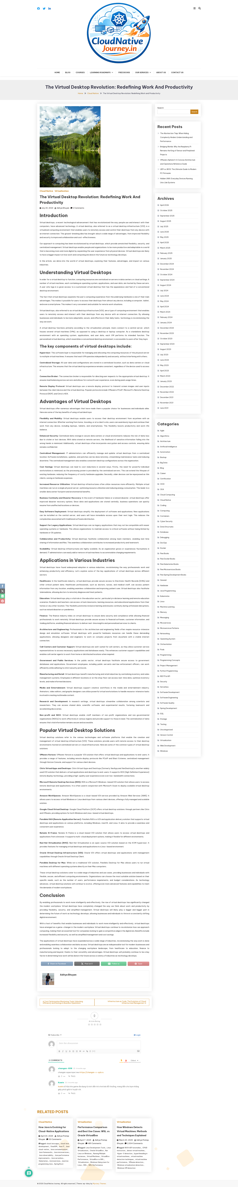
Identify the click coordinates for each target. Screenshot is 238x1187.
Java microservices (61, 1152)
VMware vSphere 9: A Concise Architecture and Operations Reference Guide (177, 162)
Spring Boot (58, 1164)
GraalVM (53, 1146)
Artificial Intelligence (168, 447)
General (163, 580)
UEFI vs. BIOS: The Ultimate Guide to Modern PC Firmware (178, 171)
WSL (85, 1165)
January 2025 (166, 258)
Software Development (169, 692)
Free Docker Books (167, 559)
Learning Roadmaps (100, 72)
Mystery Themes (99, 1184)
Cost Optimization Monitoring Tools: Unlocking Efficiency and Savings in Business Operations (63, 1002)
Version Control (166, 735)
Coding (163, 505)
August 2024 (165, 285)
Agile (162, 431)
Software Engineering (169, 698)
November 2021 (166, 403)
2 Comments (78, 208)
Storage (163, 719)
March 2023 (165, 376)
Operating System (167, 639)
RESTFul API (165, 676)
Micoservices (165, 623)
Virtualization (62, 191)
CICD (162, 484)
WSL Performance (96, 1165)
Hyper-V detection (124, 1153)
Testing (163, 724)
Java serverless (57, 1158)
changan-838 (65, 1068)
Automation (165, 452)
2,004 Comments (135, 1143)
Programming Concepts (170, 660)
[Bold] (59, 1051)
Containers (164, 516)
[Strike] (70, 1051)
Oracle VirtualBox (97, 1150)
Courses (80, 72)
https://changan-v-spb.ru (92, 1072)
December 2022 (167, 387)
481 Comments (94, 1143)
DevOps (163, 543)
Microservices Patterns (169, 628)
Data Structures (166, 527)
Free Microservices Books (170, 569)
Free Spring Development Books (173, 575)
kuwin (60, 1086)
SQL (162, 714)
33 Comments (55, 1139)
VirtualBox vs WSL (97, 1159)
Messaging (164, 617)
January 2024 (166, 322)
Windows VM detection (126, 1168)
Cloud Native (46, 191)
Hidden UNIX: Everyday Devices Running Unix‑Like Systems (176, 180)
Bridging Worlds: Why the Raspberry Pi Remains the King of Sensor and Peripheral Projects (177, 151)
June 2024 (164, 296)
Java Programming (168, 591)
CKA (162, 489)
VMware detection (136, 1162)
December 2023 (167, 328)
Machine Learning (167, 607)
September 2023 (167, 344)
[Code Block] (83, 1051)
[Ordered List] (73, 1051)
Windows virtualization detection (130, 1165)
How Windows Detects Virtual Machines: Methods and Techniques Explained (132, 1131)
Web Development (167, 746)
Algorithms (164, 436)
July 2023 (164, 355)
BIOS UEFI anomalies (133, 1148)
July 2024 (164, 290)
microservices (54, 1161)
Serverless (164, 687)
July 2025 (164, 226)
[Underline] (66, 1051)
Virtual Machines (93, 1156)
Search (160, 108)
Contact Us (177, 72)
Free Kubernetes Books (169, 564)
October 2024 (166, 274)
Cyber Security (166, 521)
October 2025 (166, 210)
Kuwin (61, 1082)
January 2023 (166, 381)
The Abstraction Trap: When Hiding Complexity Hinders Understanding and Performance (176, 137)
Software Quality (167, 703)
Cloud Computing (167, 495)
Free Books (124, 72)
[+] (93, 1051)
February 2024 (166, 317)
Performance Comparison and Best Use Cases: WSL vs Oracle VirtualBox (94, 1131)
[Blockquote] (80, 1051)
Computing (165, 511)
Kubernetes (43, 1161)
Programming (165, 655)
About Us (161, 72)
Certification (165, 479)
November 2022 (167, 392)
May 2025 (164, 237)
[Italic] (63, 1051)
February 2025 (166, 253)
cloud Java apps (52, 1144)
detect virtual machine (135, 1150)
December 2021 (166, 397)
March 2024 (165, 312)
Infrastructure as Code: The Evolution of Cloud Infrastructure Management (127, 1002)
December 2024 (167, 264)
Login (138, 1035)
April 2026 (164, 205)
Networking (165, 633)
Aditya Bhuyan (63, 208)
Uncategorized (166, 730)
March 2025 (165, 248)
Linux (162, 601)
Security (163, 681)
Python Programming (169, 671)
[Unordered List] (76, 1051)
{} (90, 1051)
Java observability (46, 1155)
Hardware (164, 585)
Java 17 (61, 1146)
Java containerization (58, 1149)
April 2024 (164, 306)
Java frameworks (45, 1152)
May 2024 (164, 301)
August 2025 (165, 221)
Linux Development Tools (95, 1148)
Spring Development (168, 708)
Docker (163, 548)
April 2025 (164, 242)
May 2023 (164, 365)
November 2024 (167, 269)
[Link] (87, 1051)
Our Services (142, 72)
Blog (67, 72)
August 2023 (165, 349)
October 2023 (166, 339)
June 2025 (164, 232)
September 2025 (167, 216)
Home (57, 72)
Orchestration (166, 644)
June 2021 (164, 408)
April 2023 (164, 371)
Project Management (169, 665)
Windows (164, 751)
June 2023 (164, 360)
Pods (162, 649)
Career (163, 473)
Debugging (164, 537)
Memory (163, 612)
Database (164, 532)
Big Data (163, 463)
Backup (163, 457)
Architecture (165, 441)
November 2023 (167, 333)
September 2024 (167, 280)
